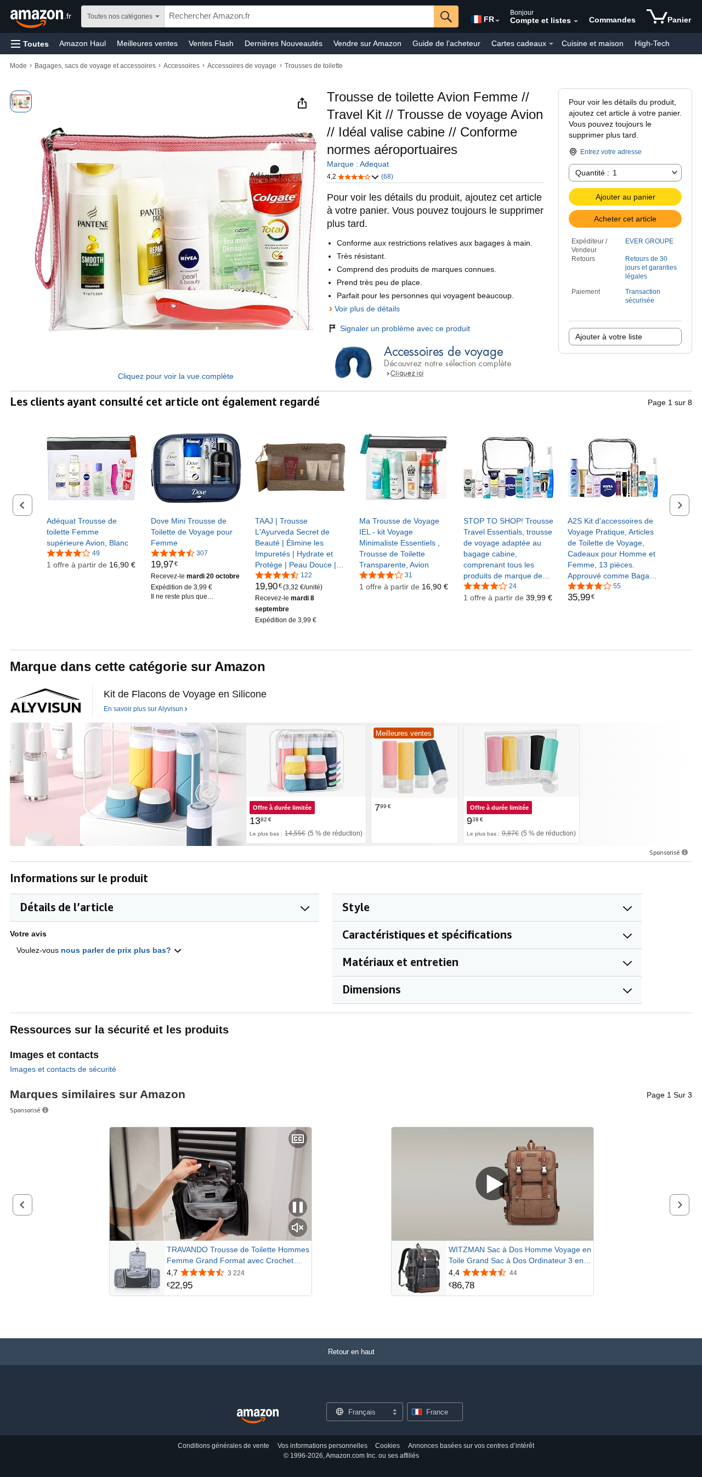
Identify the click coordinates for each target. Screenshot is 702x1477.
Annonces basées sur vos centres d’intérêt (471, 1446)
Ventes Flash (211, 43)
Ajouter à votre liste (608, 336)
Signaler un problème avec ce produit (405, 328)
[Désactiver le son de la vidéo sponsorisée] (297, 1228)
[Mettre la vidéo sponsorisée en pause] (297, 1208)
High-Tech (652, 43)
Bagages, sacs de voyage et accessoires (95, 66)
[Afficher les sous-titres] (297, 1139)
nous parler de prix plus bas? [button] (117, 950)
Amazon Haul (82, 43)
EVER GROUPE (649, 241)
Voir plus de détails (367, 308)
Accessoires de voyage (241, 66)
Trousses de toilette (314, 66)
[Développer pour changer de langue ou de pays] (497, 21)
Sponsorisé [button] (664, 852)
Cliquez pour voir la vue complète (176, 376)
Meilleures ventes (147, 43)
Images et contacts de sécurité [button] (63, 1069)
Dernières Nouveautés (283, 43)
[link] (92, 531)
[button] (30, 43)
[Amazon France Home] (258, 1416)
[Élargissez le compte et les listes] (576, 21)
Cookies (387, 1446)
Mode (18, 66)
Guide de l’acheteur (446, 43)
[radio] (20, 101)
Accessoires (181, 66)
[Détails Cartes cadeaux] (551, 44)
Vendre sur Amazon (367, 43)
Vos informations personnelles (322, 1446)
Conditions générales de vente (223, 1446)
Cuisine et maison (593, 43)
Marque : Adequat (358, 164)
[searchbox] (299, 16)
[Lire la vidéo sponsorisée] (492, 1184)
